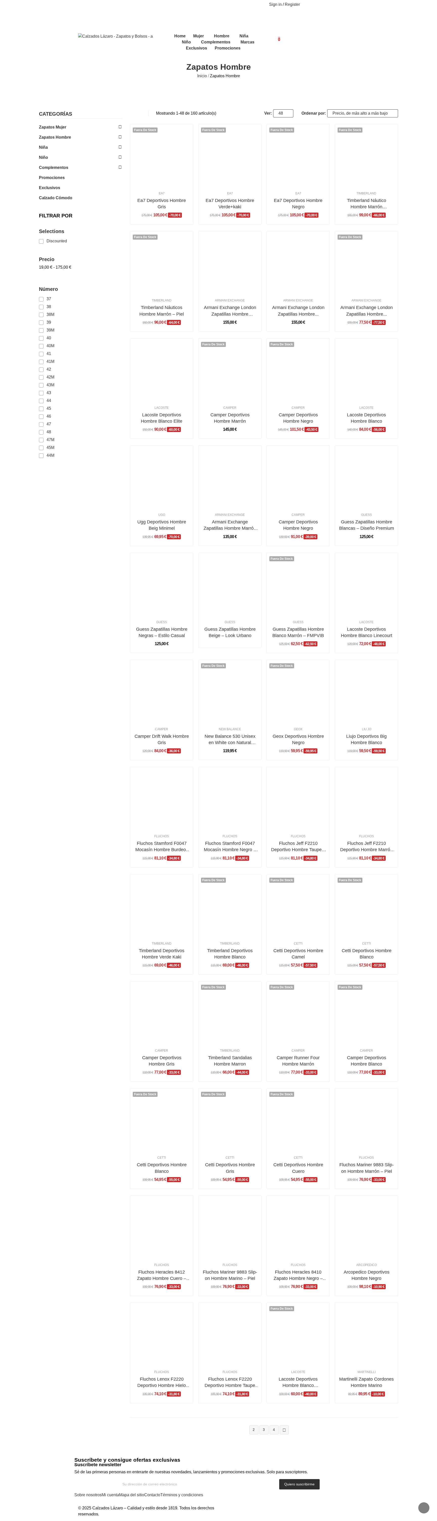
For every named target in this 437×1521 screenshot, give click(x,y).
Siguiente (284, 1430)
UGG (161, 514)
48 (49, 432)
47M (50, 440)
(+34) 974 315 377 (240, 5)
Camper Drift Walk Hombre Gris (162, 739)
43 (49, 393)
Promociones (52, 177)
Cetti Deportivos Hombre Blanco (366, 953)
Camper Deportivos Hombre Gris (161, 1061)
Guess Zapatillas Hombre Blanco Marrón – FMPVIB (298, 632)
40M (50, 346)
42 (49, 369)
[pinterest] (89, 5)
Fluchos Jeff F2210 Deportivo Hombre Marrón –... (366, 847)
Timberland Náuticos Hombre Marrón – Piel (161, 310)
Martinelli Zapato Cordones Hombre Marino (366, 1382)
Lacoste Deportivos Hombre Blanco (366, 418)
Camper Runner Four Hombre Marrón (298, 1061)
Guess (366, 514)
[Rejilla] (132, 113)
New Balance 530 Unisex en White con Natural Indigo (230, 740)
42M (50, 377)
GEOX (298, 729)
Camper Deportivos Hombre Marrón (230, 418)
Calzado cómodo (55, 198)
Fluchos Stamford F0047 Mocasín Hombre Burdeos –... (161, 847)
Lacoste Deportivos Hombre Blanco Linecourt (366, 632)
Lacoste (162, 407)
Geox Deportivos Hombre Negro (298, 739)
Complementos (53, 167)
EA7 (162, 193)
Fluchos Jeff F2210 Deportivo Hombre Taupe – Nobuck (298, 847)
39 (49, 322)
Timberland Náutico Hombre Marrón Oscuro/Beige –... (366, 204)
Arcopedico (366, 1264)
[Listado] (139, 113)
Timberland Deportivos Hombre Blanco (230, 953)
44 (49, 400)
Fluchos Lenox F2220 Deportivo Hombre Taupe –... (230, 1383)
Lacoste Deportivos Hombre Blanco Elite (161, 418)
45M (50, 447)
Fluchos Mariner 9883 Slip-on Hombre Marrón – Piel (366, 1168)
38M (50, 314)
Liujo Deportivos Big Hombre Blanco (366, 739)
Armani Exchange (230, 300)
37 (49, 299)
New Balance (230, 729)
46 (49, 416)
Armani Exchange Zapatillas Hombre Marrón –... (230, 525)
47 (49, 424)
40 (49, 338)
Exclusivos (49, 188)
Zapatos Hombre (55, 137)
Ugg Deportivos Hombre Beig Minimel (161, 525)
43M (50, 385)
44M (50, 455)
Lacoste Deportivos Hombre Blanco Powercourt (298, 1383)
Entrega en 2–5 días (205, 23)
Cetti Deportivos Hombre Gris (230, 1168)
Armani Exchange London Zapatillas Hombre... (298, 310)
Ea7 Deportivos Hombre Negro (298, 203)
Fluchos (161, 836)
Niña (43, 147)
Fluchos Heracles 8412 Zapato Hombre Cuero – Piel (161, 1276)
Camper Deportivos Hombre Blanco (366, 1061)
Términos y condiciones (181, 1495)
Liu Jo (366, 729)
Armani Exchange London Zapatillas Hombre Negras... (230, 311)
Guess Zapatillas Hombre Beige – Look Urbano (230, 632)
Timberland (366, 193)
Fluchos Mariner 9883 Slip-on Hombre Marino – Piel (230, 1275)
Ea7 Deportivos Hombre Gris (161, 203)
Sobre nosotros (88, 1495)
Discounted (57, 241)
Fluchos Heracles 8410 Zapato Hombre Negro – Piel (298, 1276)
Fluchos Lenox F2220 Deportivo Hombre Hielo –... (161, 1383)
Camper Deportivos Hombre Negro (298, 418)
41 (49, 353)
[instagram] (83, 5)
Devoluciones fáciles (202, 17)
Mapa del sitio (131, 1495)
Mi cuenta (110, 1495)
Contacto (152, 1495)
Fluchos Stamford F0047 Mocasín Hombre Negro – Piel (230, 847)
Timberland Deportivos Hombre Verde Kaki (161, 953)
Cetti (298, 943)
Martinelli (367, 1372)
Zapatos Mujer (52, 127)
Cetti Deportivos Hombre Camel (298, 953)
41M (50, 361)
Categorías (55, 114)
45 (49, 408)
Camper (229, 407)
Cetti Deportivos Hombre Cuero (298, 1168)
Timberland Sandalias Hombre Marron (230, 1061)
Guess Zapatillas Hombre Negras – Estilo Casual (161, 632)
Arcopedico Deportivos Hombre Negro (366, 1275)
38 (49, 307)
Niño (43, 157)
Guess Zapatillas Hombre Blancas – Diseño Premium (366, 525)
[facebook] (78, 5)
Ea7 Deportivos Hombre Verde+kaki (230, 203)
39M (50, 330)
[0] (274, 36)
